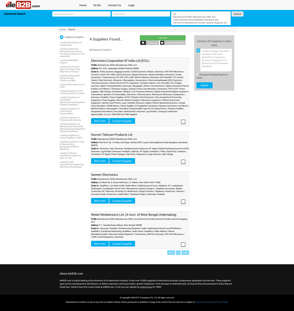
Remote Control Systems (143, 97)
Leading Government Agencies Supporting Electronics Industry (70, 69)
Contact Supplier (122, 121)
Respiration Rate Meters (102, 111)
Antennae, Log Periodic (147, 111)
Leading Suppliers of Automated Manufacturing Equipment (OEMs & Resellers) (72, 101)
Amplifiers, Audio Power (133, 231)
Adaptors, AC (164, 185)
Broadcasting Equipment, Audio (132, 228)
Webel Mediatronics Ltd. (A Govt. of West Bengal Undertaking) (133, 214)
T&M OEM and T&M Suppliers (124, 114)
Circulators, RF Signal (100, 154)
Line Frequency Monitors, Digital (146, 91)
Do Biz (97, 5)
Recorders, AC (167, 83)
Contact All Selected (175, 42)
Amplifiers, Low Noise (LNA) (112, 185)
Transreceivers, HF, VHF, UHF (115, 77)
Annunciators (141, 80)
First (171, 252)
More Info (100, 121)
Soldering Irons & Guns (148, 185)
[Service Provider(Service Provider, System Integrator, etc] (201, 22)
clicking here (146, 286)
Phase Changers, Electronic (123, 154)
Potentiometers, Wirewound (149, 94)
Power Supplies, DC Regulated (134, 105)
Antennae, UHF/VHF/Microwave (169, 71)
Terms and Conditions (204, 302)
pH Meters (183, 105)
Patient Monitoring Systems (165, 102)
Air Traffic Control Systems (118, 74)
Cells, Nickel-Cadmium (139, 77)
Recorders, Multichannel (124, 111)
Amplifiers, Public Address (155, 231)
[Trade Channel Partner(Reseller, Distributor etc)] (201, 19)
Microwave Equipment (151, 100)
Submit (237, 13)
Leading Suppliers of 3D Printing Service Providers (72, 92)
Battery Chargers (132, 100)
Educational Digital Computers (174, 91)
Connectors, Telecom (174, 191)
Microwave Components (173, 94)
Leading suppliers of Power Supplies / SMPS (71, 136)
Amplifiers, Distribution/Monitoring (106, 231)
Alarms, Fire (154, 83)
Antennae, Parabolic (100, 97)
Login (131, 5)
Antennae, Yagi (106, 148)
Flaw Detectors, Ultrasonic (110, 80)
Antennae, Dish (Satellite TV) (163, 77)
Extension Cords (98, 194)
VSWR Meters (113, 105)
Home (82, 5)
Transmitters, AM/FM (144, 234)
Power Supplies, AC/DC (120, 97)
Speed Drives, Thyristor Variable (169, 108)
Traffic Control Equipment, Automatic (107, 236)
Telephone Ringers (138, 194)
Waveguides (128, 80)
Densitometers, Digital (161, 85)
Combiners (154, 151)
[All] (201, 13)
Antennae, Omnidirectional (126, 148)
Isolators (181, 151)
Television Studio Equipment (120, 234)
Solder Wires (131, 185)
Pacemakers (96, 94)
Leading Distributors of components (71, 43)
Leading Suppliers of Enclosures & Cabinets (70, 118)
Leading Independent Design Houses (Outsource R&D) (70, 78)
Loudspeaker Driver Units (114, 188)
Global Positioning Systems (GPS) (173, 148)
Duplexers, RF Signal (148, 148)
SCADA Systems (138, 71)
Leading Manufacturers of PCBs (72, 85)
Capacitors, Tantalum (138, 83)
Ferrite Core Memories (146, 88)
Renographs (112, 108)
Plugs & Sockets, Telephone (151, 191)
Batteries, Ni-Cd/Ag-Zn (116, 191)
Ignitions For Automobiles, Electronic (120, 94)
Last (185, 252)
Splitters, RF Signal (139, 151)
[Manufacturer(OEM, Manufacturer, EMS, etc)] (201, 16)
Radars (150, 71)
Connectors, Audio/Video (117, 194)
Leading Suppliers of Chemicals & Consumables (70, 111)
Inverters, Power (98, 74)
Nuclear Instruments (168, 105)
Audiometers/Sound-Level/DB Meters (164, 228)
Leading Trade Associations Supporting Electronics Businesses (72, 164)
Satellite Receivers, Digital (139, 102)
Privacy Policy (222, 302)
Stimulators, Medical (121, 91)
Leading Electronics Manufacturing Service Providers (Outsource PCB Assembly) (72, 52)
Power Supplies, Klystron (113, 100)
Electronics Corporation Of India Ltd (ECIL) (120, 61)
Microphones (132, 188)
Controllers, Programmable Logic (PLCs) (136, 108)
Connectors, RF (98, 191)
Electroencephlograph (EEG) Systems (165, 80)
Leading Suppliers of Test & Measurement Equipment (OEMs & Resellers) (72, 145)
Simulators (153, 105)
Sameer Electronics (104, 174)
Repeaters (141, 154)
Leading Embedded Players (69, 61)
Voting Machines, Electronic (119, 85)
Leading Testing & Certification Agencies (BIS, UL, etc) (70, 155)
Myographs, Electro (141, 85)
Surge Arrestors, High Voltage (160, 154)
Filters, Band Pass (168, 151)
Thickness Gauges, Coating (123, 88)
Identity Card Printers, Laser (114, 102)
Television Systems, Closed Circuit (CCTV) (109, 83)
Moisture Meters (98, 108)
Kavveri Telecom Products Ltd (111, 135)
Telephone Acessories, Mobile (169, 188)
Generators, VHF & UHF (167, 88)
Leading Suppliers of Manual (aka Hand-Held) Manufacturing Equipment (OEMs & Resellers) (72, 127)
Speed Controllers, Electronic (161, 74)
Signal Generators (139, 74)
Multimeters (132, 191)
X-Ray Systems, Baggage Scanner (115, 71)
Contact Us (114, 5)
